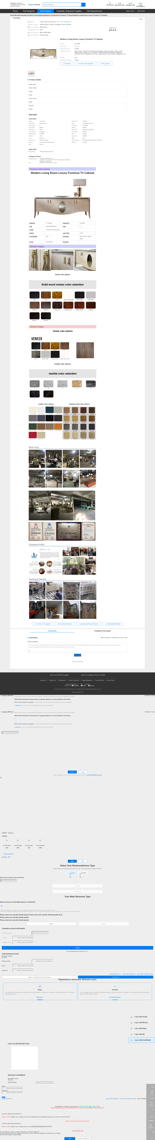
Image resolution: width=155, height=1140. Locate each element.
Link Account (115, 977)
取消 (82, 861)
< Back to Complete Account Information (39, 977)
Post (77, 655)
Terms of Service (74, 680)
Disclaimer (62, 680)
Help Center (130, 11)
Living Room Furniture (58, 15)
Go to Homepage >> (66, 21)
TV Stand (70, 15)
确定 (72, 861)
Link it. (86, 951)
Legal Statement (87, 680)
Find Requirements (94, 11)
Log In (3, 1097)
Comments (52, 631)
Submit (77, 886)
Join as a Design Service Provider (93, 675)
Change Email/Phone (83, 1138)
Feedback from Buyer (102, 631)
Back (51, 924)
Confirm (72, 772)
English (30, 4)
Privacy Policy (99, 680)
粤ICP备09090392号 (77, 692)
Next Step (77, 891)
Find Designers (29, 11)
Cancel (83, 772)
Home (15, 11)
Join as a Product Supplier (59, 675)
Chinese (37, 4)
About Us (43, 680)
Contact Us (52, 680)
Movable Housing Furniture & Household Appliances (33, 15)
